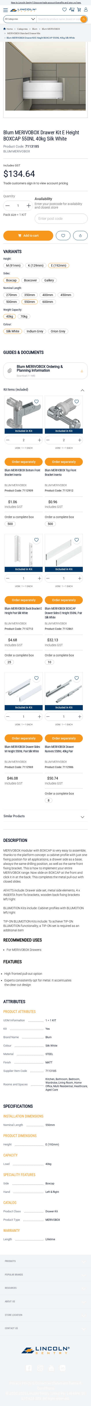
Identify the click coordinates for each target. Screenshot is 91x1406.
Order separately (24, 462)
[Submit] (84, 19)
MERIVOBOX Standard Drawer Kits (23, 33)
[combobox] (45, 19)
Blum (34, 29)
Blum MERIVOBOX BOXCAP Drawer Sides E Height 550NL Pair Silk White (63, 613)
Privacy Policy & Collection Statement (38, 1383)
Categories (22, 29)
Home (10, 29)
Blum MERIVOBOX (51, 29)
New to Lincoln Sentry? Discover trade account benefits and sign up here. (46, 2)
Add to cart (31, 235)
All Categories (11, 19)
